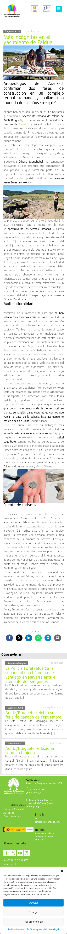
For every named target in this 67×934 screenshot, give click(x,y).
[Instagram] (27, 853)
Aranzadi (24, 124)
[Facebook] (6, 853)
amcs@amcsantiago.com (47, 822)
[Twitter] (13, 853)
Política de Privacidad (13, 809)
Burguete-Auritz (12, 31)
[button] (62, 871)
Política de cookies (16, 929)
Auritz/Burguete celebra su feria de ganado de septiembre (33, 715)
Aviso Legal (8, 813)
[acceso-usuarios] (34, 8)
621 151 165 (33, 806)
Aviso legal (54, 929)
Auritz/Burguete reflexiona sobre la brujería (29, 751)
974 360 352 (34, 792)
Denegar (33, 912)
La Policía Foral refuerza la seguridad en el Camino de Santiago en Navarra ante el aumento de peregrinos (30, 675)
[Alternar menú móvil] (59, 9)
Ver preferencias (33, 921)
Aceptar (33, 902)
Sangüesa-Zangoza (17, 663)
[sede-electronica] (47, 8)
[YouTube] (20, 853)
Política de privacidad (37, 929)
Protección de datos (12, 816)
